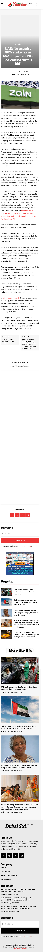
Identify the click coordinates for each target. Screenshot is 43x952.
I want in (18, 540)
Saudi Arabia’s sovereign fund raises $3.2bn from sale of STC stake (18, 213)
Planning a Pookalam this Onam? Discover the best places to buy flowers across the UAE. (26, 634)
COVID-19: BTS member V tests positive (8, 341)
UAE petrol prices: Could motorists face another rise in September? (25, 591)
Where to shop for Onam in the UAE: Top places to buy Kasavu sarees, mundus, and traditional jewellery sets (26, 623)
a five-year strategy (11, 298)
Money (18, 44)
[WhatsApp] (27, 515)
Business (4, 894)
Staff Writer (5, 692)
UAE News (4, 903)
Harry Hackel (23, 71)
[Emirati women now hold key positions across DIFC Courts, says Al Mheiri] (6, 602)
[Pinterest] (22, 515)
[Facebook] (12, 515)
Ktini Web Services (20, 949)
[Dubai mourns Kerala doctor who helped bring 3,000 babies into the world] (6, 613)
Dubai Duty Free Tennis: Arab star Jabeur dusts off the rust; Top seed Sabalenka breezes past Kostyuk (29, 343)
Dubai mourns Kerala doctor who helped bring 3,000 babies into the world (26, 612)
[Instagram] (9, 855)
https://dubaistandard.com (19, 366)
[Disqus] (20, 406)
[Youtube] (21, 855)
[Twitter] (17, 515)
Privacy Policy (26, 546)
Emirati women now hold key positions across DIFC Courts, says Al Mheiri (25, 602)
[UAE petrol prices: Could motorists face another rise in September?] (6, 592)
